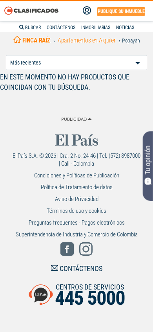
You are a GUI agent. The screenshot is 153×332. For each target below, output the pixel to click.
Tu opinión (148, 160)
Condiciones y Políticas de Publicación (76, 175)
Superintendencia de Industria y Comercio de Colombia (77, 234)
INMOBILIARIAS (95, 27)
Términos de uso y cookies (76, 210)
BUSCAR (32, 27)
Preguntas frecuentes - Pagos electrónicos (77, 222)
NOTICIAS (125, 27)
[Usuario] (87, 11)
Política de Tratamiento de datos (77, 187)
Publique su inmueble (121, 11)
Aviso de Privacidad (76, 199)
